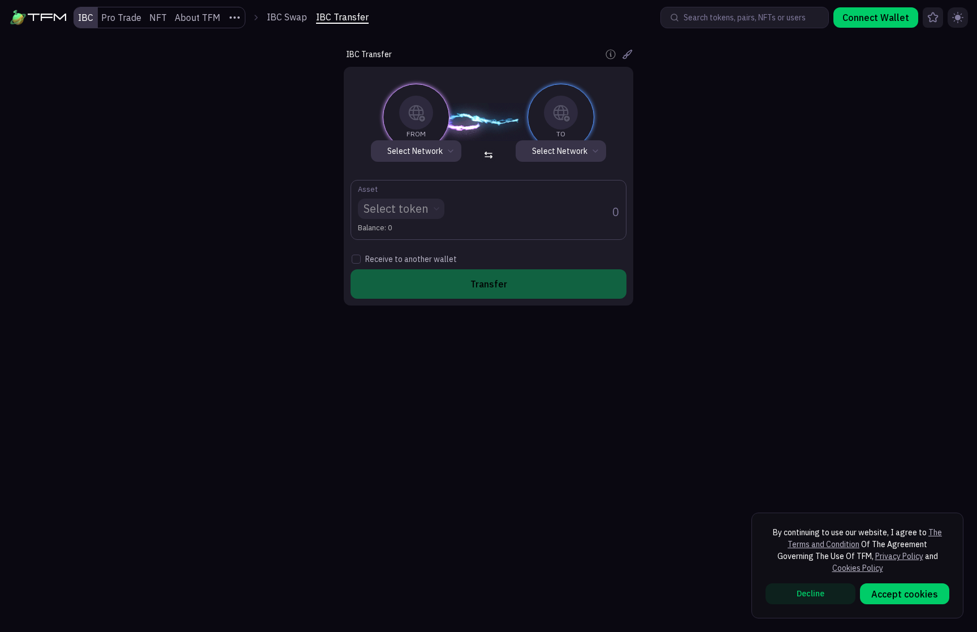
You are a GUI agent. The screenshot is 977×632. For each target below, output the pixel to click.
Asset (368, 189)
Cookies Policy (857, 568)
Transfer (488, 284)
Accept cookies (904, 594)
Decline (810, 593)
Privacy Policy (899, 556)
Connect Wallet (875, 17)
